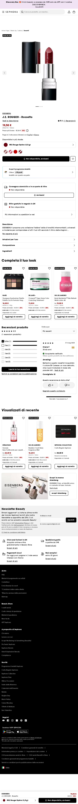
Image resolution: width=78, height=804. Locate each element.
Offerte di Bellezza (36, 737)
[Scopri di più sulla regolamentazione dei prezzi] (27, 130)
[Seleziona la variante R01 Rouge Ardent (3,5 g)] (15, 152)
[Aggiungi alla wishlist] (23, 268)
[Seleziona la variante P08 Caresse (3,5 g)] (11, 152)
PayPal (29, 135)
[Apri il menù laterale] (3, 12)
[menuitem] (69, 11)
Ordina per (46, 327)
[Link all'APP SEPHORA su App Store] (22, 732)
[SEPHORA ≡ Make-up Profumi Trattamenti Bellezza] (12, 12)
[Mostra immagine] (39, 71)
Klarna (36, 135)
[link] (19, 369)
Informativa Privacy (22, 523)
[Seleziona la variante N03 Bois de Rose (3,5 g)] (6, 152)
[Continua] (74, 73)
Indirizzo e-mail (45, 516)
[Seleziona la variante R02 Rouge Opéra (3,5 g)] (20, 152)
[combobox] (59, 331)
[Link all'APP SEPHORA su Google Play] (8, 732)
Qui (3, 739)
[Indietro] (4, 73)
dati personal (19, 525)
